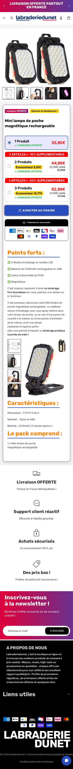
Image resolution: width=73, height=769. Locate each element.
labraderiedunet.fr (17, 754)
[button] (36, 143)
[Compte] (61, 18)
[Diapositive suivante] (69, 6)
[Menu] (4, 18)
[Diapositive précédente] (4, 6)
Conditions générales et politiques (36, 761)
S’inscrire (57, 630)
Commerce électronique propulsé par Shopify (50, 754)
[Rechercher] (12, 18)
